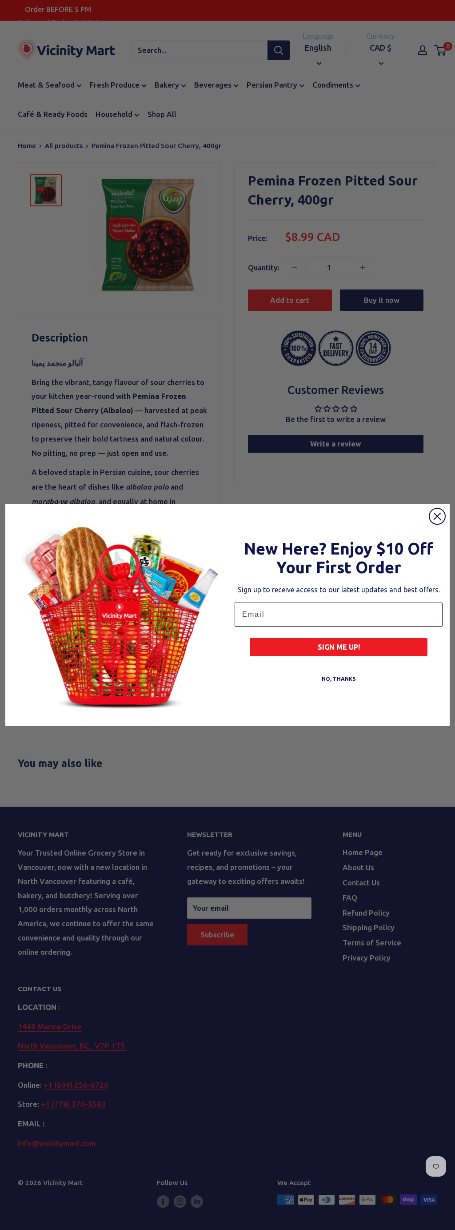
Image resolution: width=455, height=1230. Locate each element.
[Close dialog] (437, 516)
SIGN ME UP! (339, 647)
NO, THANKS (338, 679)
